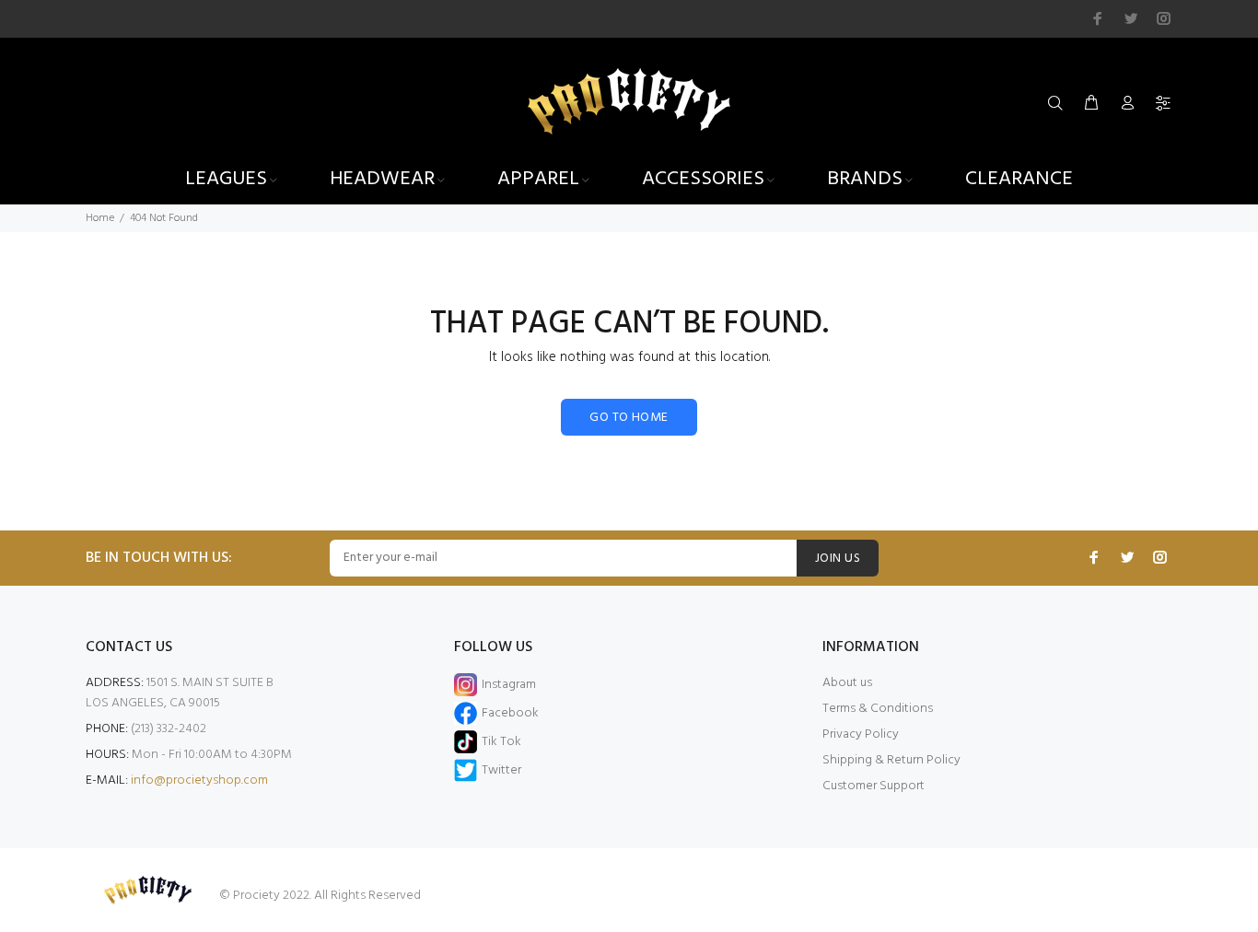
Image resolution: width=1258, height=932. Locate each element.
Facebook (510, 713)
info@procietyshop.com (199, 780)
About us (847, 682)
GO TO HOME (628, 417)
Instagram (509, 684)
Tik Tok (501, 741)
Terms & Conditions (877, 708)
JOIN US (837, 558)
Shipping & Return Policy (891, 760)
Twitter (501, 770)
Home (100, 218)
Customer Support (873, 786)
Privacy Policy (860, 734)
